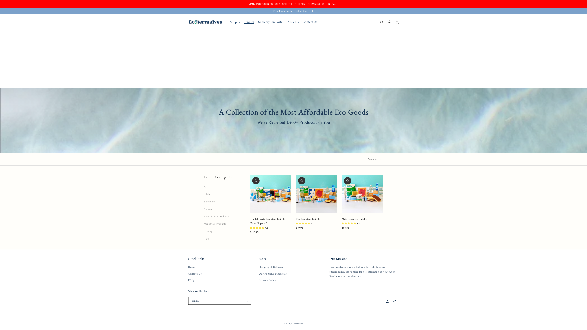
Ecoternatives (297, 324)
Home (191, 267)
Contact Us (195, 274)
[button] (235, 22)
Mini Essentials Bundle (354, 219)
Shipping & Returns (271, 267)
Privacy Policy (267, 280)
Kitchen (208, 194)
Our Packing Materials (273, 274)
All (205, 186)
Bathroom (209, 201)
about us (356, 276)
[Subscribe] (247, 301)
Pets (206, 238)
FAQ (191, 280)
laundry (208, 231)
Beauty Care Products (216, 216)
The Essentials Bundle (308, 219)
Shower (208, 209)
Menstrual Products (215, 223)
